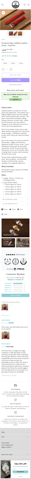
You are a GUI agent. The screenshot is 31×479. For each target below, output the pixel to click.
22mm (21, 63)
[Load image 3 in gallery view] (20, 33)
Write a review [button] (15, 295)
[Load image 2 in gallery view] (15, 33)
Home (3, 39)
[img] (6, 320)
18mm (5, 63)
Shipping (4, 52)
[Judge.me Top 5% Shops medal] (23, 261)
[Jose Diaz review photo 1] (6, 335)
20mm (13, 63)
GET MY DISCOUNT (20, 471)
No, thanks (20, 476)
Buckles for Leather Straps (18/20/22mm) (8, 242)
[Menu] (2, 4)
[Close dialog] (29, 461)
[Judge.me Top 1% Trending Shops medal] (15, 261)
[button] (25, 4)
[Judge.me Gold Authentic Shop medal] (7, 261)
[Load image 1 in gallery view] (11, 33)
